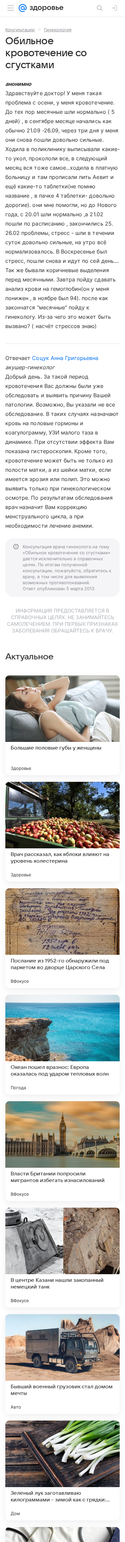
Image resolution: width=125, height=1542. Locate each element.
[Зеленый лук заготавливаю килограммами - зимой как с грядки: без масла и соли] (62, 1470)
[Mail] (23, 8)
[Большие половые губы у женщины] (62, 725)
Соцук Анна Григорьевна (65, 358)
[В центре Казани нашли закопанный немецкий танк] (62, 1257)
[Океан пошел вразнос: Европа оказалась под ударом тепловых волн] (62, 1045)
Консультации (20, 29)
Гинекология (57, 29)
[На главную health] (45, 8)
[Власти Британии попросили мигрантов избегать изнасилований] (62, 1151)
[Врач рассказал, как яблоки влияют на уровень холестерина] (62, 832)
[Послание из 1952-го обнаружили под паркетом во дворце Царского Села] (62, 938)
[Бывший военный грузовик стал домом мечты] (62, 1364)
